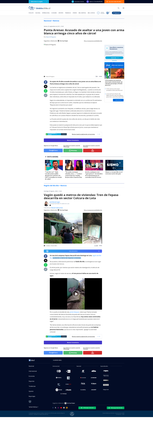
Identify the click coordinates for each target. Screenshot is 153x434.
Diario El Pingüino (51, 37)
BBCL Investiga (82, 13)
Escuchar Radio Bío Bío (115, 1)
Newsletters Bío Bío (79, 1)
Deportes (61, 13)
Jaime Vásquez (74, 312)
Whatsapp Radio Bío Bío (116, 408)
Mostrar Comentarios (73, 140)
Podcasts (31, 13)
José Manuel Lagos (55, 202)
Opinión (75, 13)
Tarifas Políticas (33, 407)
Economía (54, 13)
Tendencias (68, 13)
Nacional (37, 13)
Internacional (46, 13)
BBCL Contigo (91, 13)
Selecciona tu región (37, 1)
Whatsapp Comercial (88, 407)
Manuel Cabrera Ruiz (57, 207)
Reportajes (32, 396)
